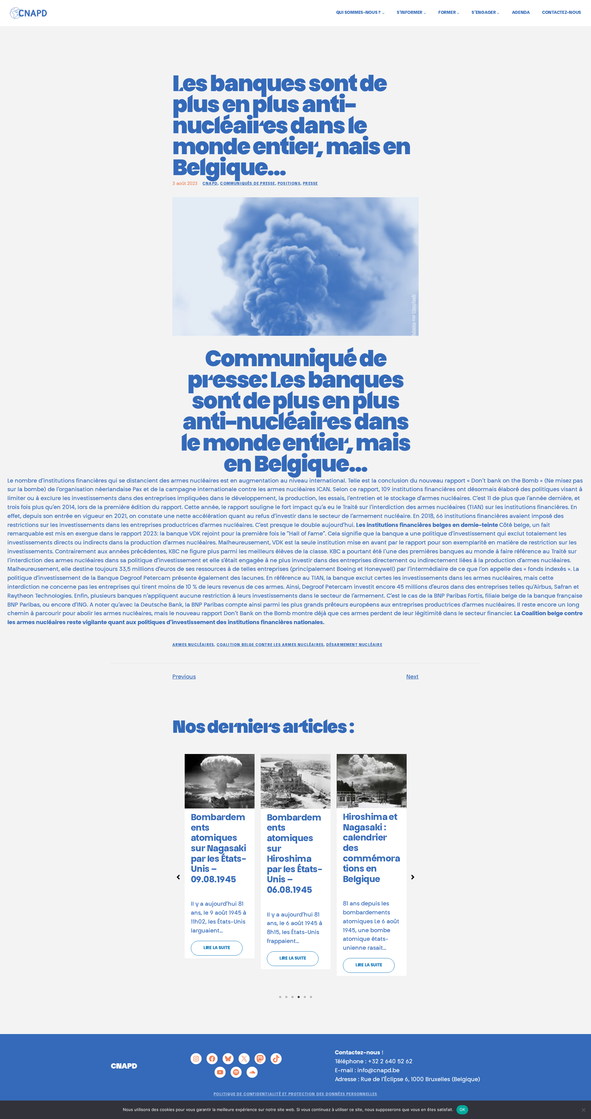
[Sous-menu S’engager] (498, 13)
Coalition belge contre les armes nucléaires (270, 645)
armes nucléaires (193, 645)
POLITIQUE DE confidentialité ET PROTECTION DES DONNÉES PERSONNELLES (295, 1094)
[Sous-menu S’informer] (425, 13)
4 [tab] (299, 997)
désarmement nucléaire (354, 645)
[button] (178, 877)
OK (462, 1109)
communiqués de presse (247, 184)
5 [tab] (305, 997)
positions (289, 184)
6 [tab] (311, 997)
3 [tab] (292, 997)
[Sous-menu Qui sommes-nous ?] (383, 13)
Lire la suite (216, 948)
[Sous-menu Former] (458, 13)
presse (310, 184)
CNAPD (210, 184)
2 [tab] (286, 997)
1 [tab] (280, 997)
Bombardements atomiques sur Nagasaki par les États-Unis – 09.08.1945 (218, 849)
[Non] (583, 1110)
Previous (184, 677)
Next (412, 677)
